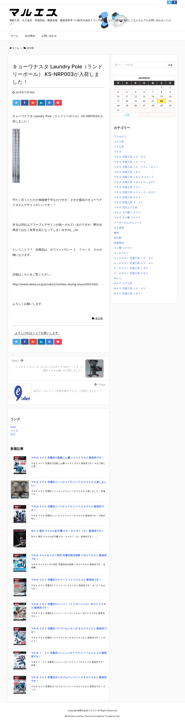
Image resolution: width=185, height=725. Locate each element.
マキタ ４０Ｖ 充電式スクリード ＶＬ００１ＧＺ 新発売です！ (66, 579)
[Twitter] (169, 2)
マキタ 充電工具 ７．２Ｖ (128, 202)
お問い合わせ (49, 35)
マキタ (14, 430)
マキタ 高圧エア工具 (125, 207)
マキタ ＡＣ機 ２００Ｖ (127, 217)
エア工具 (119, 141)
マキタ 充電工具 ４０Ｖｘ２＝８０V (134, 192)
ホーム (14, 35)
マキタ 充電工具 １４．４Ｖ (130, 161)
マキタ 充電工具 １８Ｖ (127, 171)
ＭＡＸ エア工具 (123, 283)
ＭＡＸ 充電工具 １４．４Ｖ (130, 288)
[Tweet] (16, 103)
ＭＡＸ (117, 278)
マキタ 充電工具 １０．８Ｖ (130, 156)
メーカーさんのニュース (128, 222)
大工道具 (119, 227)
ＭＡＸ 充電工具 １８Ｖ (127, 293)
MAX (13, 426)
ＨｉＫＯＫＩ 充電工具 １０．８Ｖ (133, 257)
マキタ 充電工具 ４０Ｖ (127, 187)
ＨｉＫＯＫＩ (121, 252)
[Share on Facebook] (25, 103)
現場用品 (119, 242)
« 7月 (126, 114)
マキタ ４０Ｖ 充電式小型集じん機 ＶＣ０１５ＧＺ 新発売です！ (67, 457)
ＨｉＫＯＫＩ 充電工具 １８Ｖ (131, 268)
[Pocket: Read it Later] (58, 103)
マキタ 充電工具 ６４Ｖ (127, 197)
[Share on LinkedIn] (41, 103)
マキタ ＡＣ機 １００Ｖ (127, 212)
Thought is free (112, 716)
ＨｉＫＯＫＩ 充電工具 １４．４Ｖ (133, 263)
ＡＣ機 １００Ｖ (123, 247)
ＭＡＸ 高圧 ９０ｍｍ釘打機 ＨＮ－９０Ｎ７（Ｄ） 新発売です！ (67, 530)
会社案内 (30, 35)
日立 (13, 434)
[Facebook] (174, 2)
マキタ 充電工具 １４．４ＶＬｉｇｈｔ (136, 166)
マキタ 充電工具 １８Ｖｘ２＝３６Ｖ (135, 182)
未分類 (99, 318)
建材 (116, 232)
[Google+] (33, 103)
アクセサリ (120, 136)
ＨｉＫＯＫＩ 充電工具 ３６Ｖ (131, 273)
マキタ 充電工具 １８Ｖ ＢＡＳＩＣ (134, 176)
